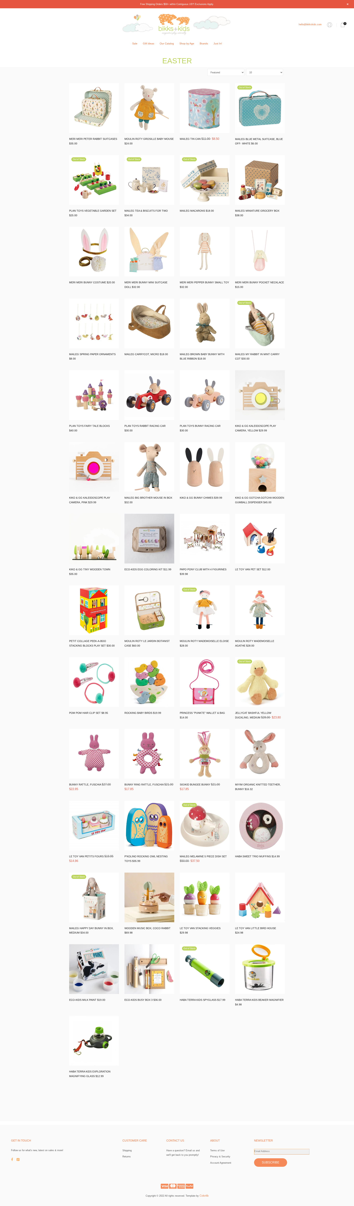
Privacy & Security (220, 1156)
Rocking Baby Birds (138, 712)
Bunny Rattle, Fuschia (85, 784)
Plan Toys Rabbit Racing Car (145, 425)
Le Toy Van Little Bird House (255, 928)
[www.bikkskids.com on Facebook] (14, 1159)
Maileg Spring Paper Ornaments (92, 354)
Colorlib (204, 1195)
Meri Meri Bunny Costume (88, 282)
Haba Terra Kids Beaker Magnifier (259, 999)
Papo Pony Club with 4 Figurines (203, 569)
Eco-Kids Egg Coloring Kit (143, 569)
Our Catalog (167, 43)
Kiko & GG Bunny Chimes (197, 497)
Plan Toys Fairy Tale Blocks (89, 425)
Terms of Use (217, 1150)
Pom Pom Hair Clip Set (85, 712)
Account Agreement (220, 1162)
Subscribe (270, 1162)
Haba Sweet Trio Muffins (253, 856)
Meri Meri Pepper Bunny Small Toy (204, 282)
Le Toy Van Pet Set (248, 569)
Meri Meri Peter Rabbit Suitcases (93, 138)
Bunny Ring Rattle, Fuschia (144, 784)
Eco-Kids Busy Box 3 (138, 999)
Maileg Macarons (193, 210)
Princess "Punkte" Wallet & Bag (202, 712)
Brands (204, 43)
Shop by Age (186, 43)
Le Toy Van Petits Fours (86, 856)
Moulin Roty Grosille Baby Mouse (149, 138)
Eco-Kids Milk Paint (83, 999)
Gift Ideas (148, 43)
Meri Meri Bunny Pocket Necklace (259, 282)
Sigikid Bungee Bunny (195, 784)
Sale (134, 43)
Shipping (127, 1150)
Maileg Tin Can (190, 138)
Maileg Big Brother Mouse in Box (148, 497)
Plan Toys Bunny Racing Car (200, 425)
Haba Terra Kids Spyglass (198, 999)
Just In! (218, 43)
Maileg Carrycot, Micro (142, 354)
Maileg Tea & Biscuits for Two (146, 210)
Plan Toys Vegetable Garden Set (93, 210)
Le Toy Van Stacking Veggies (200, 928)
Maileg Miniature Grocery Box (257, 210)
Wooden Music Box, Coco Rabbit (147, 928)
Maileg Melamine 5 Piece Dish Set (203, 856)
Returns (126, 1156)
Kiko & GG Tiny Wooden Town (89, 569)
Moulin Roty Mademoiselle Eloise (204, 641)
